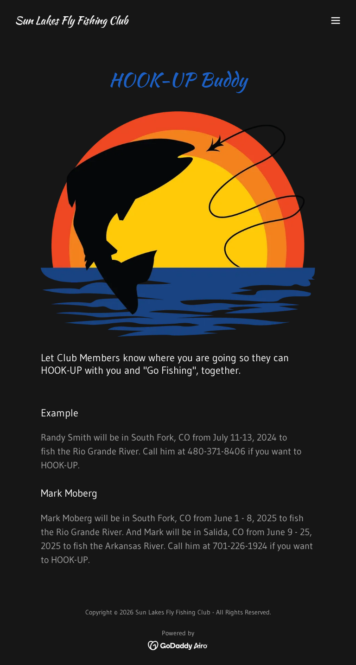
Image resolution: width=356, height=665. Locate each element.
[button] (335, 20)
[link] (71, 21)
